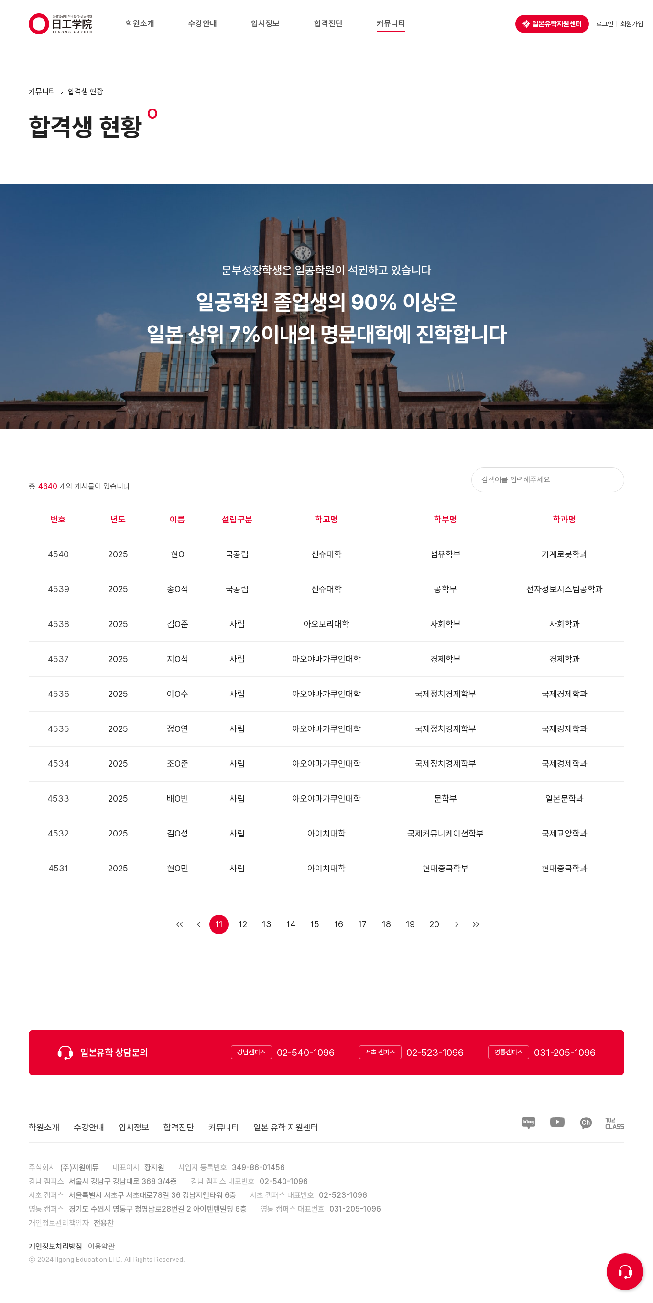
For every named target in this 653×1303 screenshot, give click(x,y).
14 (290, 924)
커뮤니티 (42, 91)
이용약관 (101, 1246)
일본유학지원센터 (557, 24)
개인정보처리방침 (55, 1246)
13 (267, 924)
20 (434, 924)
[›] (455, 924)
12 (243, 924)
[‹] (197, 924)
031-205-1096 (565, 1052)
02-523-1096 (435, 1052)
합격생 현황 (85, 91)
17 (362, 924)
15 (314, 924)
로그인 (604, 24)
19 (410, 924)
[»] (474, 924)
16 (338, 924)
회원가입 (631, 24)
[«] (178, 924)
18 (386, 924)
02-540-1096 (306, 1052)
